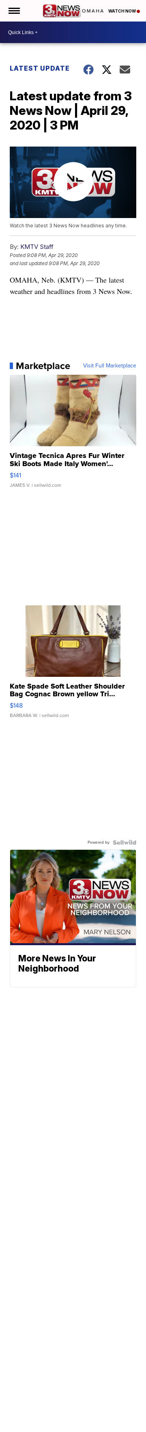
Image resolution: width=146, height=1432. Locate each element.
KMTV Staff (37, 247)
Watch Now (122, 11)
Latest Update (40, 68)
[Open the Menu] (13, 10)
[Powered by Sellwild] (124, 842)
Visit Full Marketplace (109, 366)
